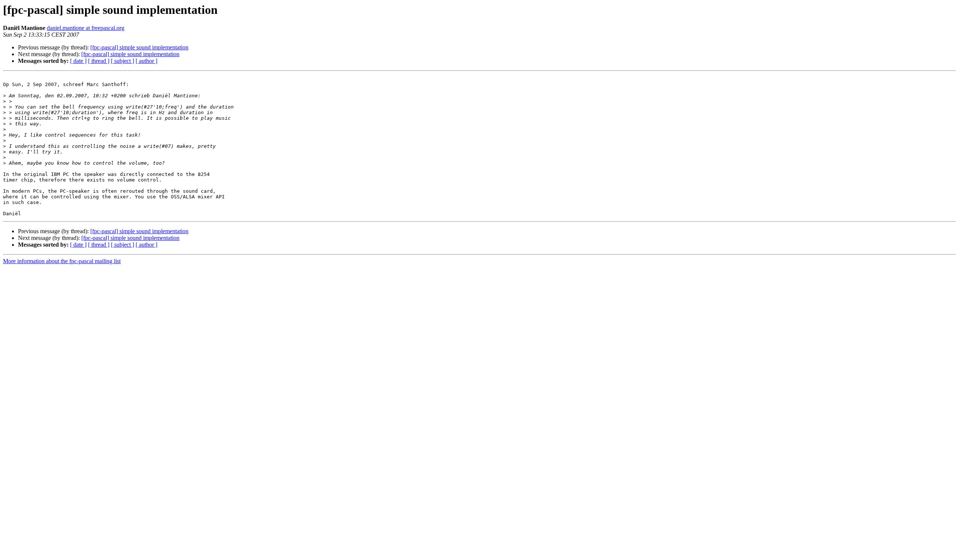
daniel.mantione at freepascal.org (85, 28)
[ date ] (78, 61)
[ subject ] (122, 61)
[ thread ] (98, 61)
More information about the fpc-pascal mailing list (62, 261)
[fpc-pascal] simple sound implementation (139, 47)
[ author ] (146, 61)
